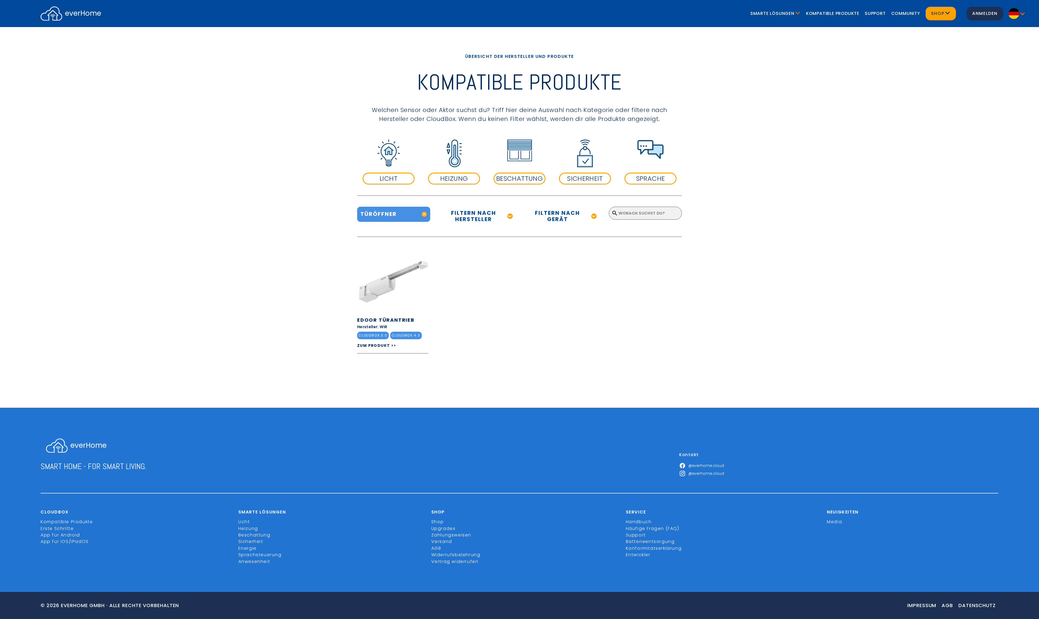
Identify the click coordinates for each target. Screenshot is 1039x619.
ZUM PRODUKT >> (376, 345)
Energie (247, 548)
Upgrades (443, 528)
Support (875, 13)
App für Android (60, 535)
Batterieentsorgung (650, 541)
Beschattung (254, 535)
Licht (244, 522)
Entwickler (638, 555)
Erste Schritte (57, 528)
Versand (441, 541)
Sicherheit (250, 541)
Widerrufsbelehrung (456, 555)
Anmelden (985, 13)
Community (905, 13)
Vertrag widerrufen (455, 561)
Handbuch (639, 522)
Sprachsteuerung (260, 555)
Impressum (921, 605)
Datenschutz (977, 605)
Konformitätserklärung (654, 548)
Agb (947, 605)
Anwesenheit (254, 561)
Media (834, 522)
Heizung (248, 528)
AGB (436, 548)
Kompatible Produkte (832, 13)
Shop (437, 522)
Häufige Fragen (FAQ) (652, 528)
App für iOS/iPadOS (65, 541)
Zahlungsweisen (451, 535)
